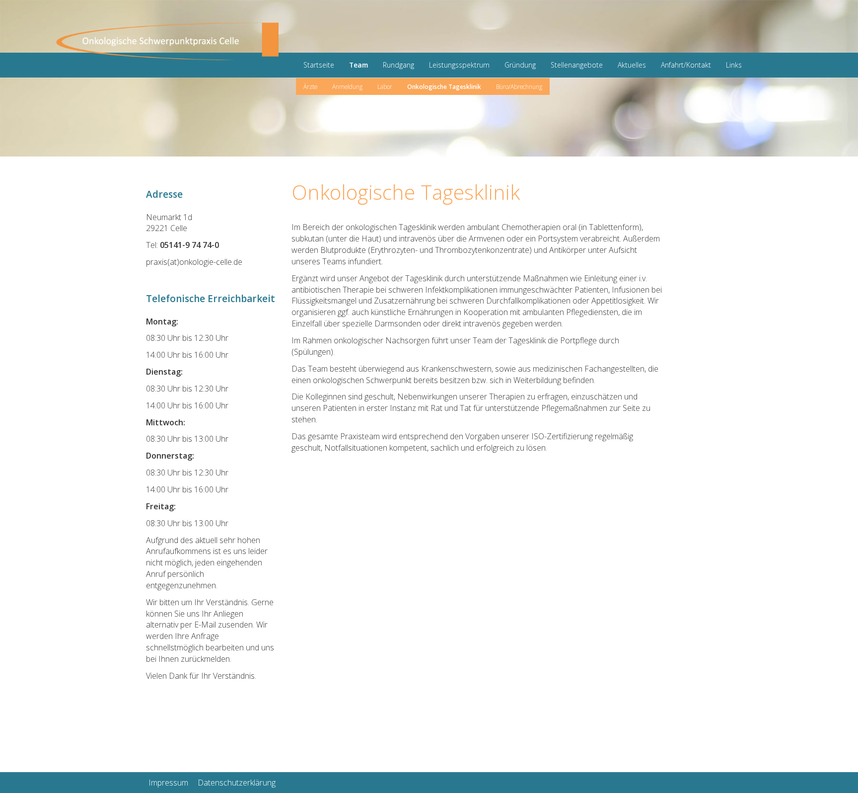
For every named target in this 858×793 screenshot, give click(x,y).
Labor (384, 86)
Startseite (318, 65)
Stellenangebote (577, 65)
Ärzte (310, 86)
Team (358, 65)
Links (734, 65)
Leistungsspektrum (459, 65)
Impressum (168, 782)
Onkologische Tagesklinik (444, 86)
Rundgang (398, 65)
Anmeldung (347, 86)
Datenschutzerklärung (237, 782)
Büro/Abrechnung (519, 86)
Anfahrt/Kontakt (686, 65)
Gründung (520, 65)
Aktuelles (632, 65)
